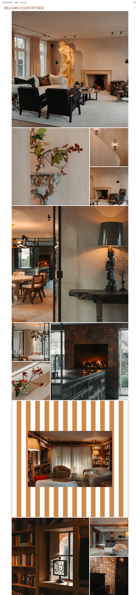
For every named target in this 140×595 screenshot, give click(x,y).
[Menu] (134, 2)
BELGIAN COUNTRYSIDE (24, 8)
